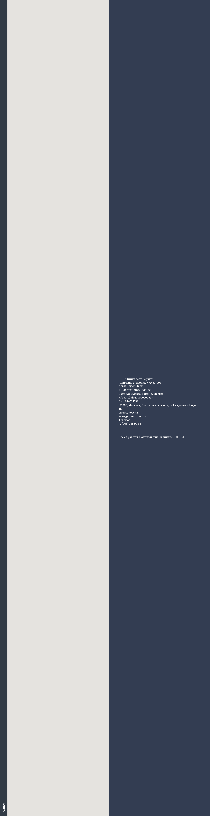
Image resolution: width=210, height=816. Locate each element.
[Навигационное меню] (4, 4)
